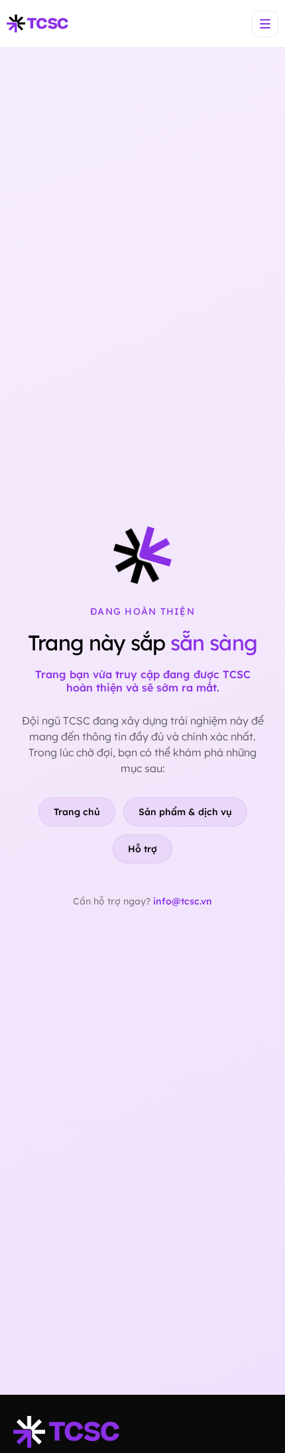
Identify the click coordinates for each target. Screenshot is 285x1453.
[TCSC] (37, 24)
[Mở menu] (265, 24)
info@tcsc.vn (182, 901)
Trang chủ (77, 812)
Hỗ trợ (142, 849)
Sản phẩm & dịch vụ (185, 812)
